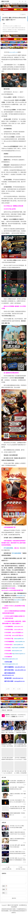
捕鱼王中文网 (5, 1)
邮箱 (5, 889)
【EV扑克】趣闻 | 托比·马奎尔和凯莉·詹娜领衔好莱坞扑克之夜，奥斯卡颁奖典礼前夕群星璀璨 (17, 808)
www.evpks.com (18, 626)
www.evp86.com (13, 52)
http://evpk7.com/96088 (18, 647)
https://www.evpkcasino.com (10, 658)
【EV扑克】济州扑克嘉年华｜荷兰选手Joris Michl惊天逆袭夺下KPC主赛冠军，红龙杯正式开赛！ (17, 802)
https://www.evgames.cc (18, 653)
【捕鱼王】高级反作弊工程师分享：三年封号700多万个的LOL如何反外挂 (18, 834)
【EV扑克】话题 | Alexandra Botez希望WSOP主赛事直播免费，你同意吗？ (18, 860)
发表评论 (23, 14)
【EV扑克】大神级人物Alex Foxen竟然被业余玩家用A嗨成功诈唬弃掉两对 (17, 853)
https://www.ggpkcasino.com (10, 664)
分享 (19, 688)
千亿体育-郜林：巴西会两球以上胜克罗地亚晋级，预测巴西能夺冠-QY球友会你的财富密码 (17, 782)
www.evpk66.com (19, 638)
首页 (3, 3)
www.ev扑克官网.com (17, 632)
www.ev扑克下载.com (17, 635)
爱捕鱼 (13, 716)
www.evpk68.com (18, 644)
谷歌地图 (15, 906)
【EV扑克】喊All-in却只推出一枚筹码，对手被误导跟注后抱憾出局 (20, 773)
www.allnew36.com (20, 667)
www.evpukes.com (17, 650)
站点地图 (21, 905)
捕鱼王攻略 (7, 3)
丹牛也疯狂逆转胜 (16, 553)
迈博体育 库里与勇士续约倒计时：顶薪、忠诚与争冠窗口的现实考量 (7, 732)
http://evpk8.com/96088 (7, 590)
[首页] (26, 905)
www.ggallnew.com (19, 681)
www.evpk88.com (20, 641)
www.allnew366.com (20, 670)
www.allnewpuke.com (8, 675)
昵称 (5, 886)
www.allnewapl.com (18, 678)
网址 (4, 892)
